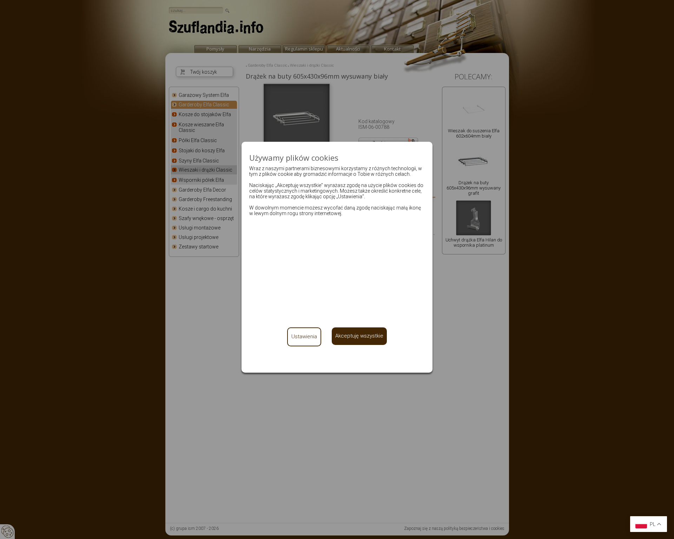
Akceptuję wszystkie (359, 336)
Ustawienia (304, 336)
